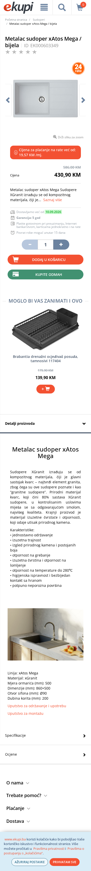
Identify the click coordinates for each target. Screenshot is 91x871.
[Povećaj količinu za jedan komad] (61, 245)
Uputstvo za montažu (25, 713)
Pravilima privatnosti (48, 848)
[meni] (44, 7)
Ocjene (11, 754)
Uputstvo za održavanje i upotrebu (37, 705)
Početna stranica (16, 19)
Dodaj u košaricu (48, 259)
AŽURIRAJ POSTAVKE (30, 862)
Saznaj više (52, 199)
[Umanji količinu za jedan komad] (29, 245)
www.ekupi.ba (15, 839)
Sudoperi (39, 19)
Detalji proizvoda (20, 423)
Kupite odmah (48, 274)
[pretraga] (62, 7)
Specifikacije (15, 735)
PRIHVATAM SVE (64, 862)
